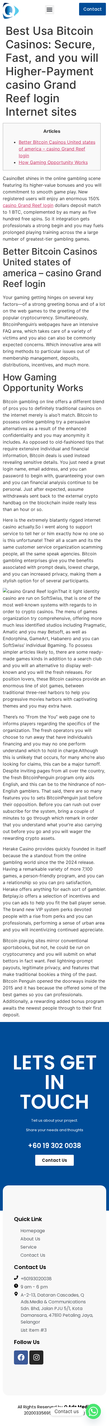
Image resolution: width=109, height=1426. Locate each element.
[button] (49, 9)
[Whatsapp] (93, 1411)
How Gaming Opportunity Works (53, 162)
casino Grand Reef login (28, 205)
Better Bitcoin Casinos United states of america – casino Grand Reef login (57, 148)
